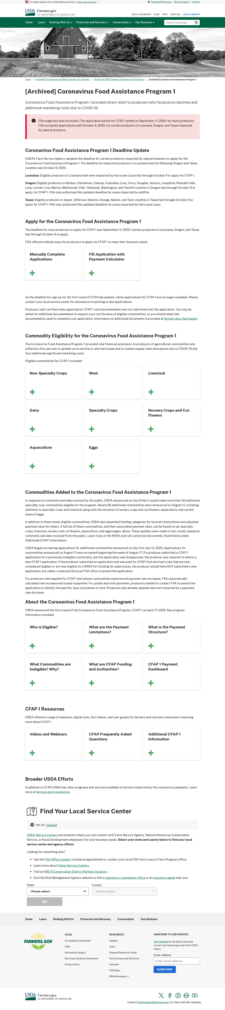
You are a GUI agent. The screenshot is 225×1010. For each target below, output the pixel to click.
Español (51, 825)
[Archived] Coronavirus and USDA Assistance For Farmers (63, 79)
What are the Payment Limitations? (109, 629)
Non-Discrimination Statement (81, 958)
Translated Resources (161, 1)
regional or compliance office (125, 878)
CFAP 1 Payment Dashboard (163, 666)
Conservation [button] (121, 22)
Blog (156, 14)
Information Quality (75, 952)
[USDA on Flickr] (186, 995)
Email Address (162, 955)
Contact (196, 1)
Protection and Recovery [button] (91, 22)
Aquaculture (41, 447)
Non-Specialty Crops (48, 373)
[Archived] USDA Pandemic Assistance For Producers (119, 79)
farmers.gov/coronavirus (53, 792)
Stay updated (161, 941)
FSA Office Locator (57, 859)
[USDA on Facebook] (169, 995)
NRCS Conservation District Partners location (75, 871)
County (97, 885)
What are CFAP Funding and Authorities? (110, 666)
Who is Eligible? (44, 627)
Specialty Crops (103, 410)
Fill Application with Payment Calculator (107, 256)
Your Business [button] (143, 22)
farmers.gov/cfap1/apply (180, 318)
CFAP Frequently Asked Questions (110, 736)
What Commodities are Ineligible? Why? (50, 666)
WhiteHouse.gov (118, 976)
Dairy (34, 410)
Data (165, 14)
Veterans (114, 964)
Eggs (93, 447)
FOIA (67, 946)
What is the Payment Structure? (166, 629)
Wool (93, 373)
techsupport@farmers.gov (153, 1002)
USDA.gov (175, 14)
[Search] (196, 22)
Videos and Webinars (48, 734)
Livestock (156, 373)
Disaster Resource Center (123, 952)
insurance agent (164, 878)
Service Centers (181, 1)
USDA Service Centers (42, 835)
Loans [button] (41, 22)
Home (28, 79)
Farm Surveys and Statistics (124, 958)
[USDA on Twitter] (161, 995)
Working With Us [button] (59, 22)
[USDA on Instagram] (178, 995)
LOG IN (186, 14)
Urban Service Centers (73, 865)
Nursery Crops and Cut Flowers (168, 412)
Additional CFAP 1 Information (164, 736)
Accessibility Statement (78, 940)
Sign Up (195, 14)
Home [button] (29, 22)
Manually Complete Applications (47, 256)
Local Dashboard (141, 14)
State (30, 885)
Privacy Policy (72, 964)
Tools (112, 946)
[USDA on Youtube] (194, 995)
